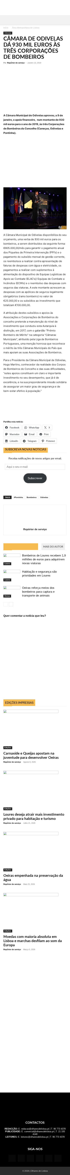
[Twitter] (48, 1158)
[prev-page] (5, 604)
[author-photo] (35, 524)
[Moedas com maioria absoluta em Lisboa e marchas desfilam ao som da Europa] (35, 912)
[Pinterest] (39, 1158)
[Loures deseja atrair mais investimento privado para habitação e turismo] (35, 790)
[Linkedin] (30, 1158)
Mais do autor (53, 547)
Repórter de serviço (16, 63)
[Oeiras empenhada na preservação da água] (35, 851)
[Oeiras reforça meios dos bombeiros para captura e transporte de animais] (11, 592)
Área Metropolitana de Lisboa (25, 28)
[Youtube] (58, 1158)
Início (5, 28)
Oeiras (7, 596)
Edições (7, 747)
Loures (7, 564)
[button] (5, 19)
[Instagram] (21, 1158)
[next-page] (11, 604)
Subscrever (35, 478)
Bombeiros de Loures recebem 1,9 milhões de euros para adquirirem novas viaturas (44, 559)
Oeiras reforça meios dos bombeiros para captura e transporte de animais (38, 591)
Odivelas (7, 33)
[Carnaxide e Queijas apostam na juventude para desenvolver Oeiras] (35, 729)
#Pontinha (18, 497)
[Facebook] (12, 1158)
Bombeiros (32, 497)
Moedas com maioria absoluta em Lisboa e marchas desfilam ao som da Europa (32, 941)
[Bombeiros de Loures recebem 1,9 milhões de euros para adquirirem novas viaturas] (11, 559)
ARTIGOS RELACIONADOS (20, 547)
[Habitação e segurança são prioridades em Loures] (11, 575)
